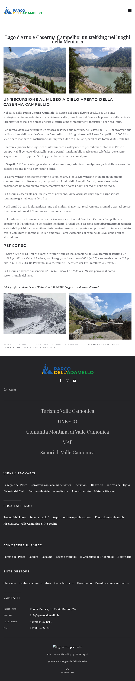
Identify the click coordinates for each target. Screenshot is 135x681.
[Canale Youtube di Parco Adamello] (74, 380)
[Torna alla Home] (23, 11)
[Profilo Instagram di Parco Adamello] (67, 380)
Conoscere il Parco (23, 545)
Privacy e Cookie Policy (59, 654)
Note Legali (82, 654)
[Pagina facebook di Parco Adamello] (60, 380)
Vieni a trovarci (19, 473)
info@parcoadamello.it (44, 615)
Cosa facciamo (18, 506)
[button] (129, 11)
